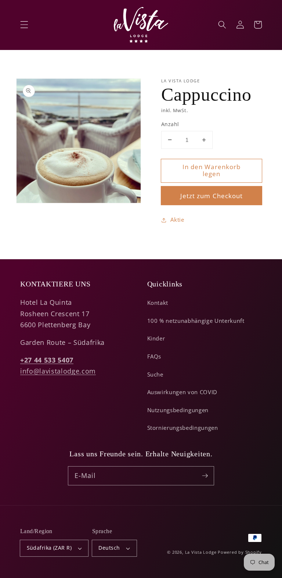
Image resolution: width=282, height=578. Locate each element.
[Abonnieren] (205, 475)
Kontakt (158, 303)
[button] (24, 24)
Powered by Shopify (240, 552)
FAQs (154, 356)
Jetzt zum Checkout (211, 196)
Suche (155, 374)
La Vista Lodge (201, 552)
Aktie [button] (177, 220)
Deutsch (109, 547)
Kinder (156, 338)
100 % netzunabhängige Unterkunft (196, 321)
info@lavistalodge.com (58, 371)
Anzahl (170, 124)
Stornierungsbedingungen (182, 428)
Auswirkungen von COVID (182, 392)
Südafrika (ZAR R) (49, 547)
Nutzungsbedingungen (178, 410)
